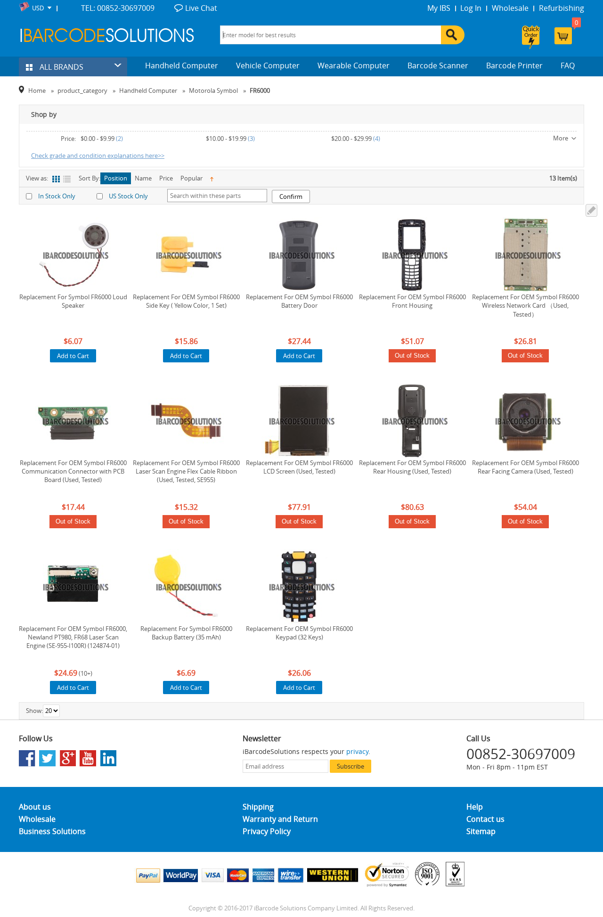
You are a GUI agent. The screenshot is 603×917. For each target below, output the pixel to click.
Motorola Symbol (213, 90)
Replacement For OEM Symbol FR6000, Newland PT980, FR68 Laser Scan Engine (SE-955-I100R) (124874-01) (73, 637)
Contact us (485, 819)
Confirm (290, 196)
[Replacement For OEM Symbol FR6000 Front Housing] (412, 255)
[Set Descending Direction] (211, 178)
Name (143, 178)
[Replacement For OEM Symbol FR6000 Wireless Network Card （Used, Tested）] (525, 255)
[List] (66, 179)
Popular (191, 178)
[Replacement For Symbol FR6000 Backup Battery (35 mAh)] (186, 586)
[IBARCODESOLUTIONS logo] (107, 35)
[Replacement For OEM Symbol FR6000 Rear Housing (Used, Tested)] (412, 420)
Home (37, 90)
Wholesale (510, 8)
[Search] (452, 34)
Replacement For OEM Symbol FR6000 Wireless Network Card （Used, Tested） (525, 306)
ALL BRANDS (60, 67)
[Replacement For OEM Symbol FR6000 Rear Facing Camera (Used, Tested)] (525, 420)
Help (474, 807)
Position (115, 178)
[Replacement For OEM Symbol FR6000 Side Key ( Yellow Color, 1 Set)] (186, 255)
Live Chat (201, 8)
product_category (82, 90)
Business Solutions (52, 831)
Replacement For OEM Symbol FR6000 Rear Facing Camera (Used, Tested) (525, 466)
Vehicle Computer (268, 65)
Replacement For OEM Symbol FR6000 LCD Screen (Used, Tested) (299, 466)
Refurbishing (561, 8)
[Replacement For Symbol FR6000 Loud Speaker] (73, 255)
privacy (357, 751)
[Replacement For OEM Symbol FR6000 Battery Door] (299, 255)
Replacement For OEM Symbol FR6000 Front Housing (412, 301)
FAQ (568, 65)
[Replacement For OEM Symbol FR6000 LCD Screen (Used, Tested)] (299, 420)
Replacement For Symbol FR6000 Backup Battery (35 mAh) (186, 632)
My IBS (438, 8)
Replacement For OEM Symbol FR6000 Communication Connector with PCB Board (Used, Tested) (73, 471)
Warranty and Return (280, 819)
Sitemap (481, 831)
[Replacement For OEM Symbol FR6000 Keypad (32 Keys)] (299, 586)
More (560, 138)
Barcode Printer (514, 65)
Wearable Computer (354, 65)
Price (166, 178)
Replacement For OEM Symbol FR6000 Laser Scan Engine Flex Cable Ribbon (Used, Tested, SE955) (186, 471)
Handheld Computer (181, 65)
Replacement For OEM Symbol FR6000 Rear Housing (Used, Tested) (412, 466)
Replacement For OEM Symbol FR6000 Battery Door (299, 301)
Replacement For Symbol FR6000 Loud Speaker (73, 301)
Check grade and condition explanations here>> (97, 155)
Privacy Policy (267, 831)
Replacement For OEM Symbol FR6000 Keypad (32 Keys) (299, 632)
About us (35, 807)
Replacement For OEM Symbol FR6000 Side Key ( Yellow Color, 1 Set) (186, 301)
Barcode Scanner (437, 65)
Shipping (258, 807)
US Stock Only (128, 196)
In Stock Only (56, 196)
